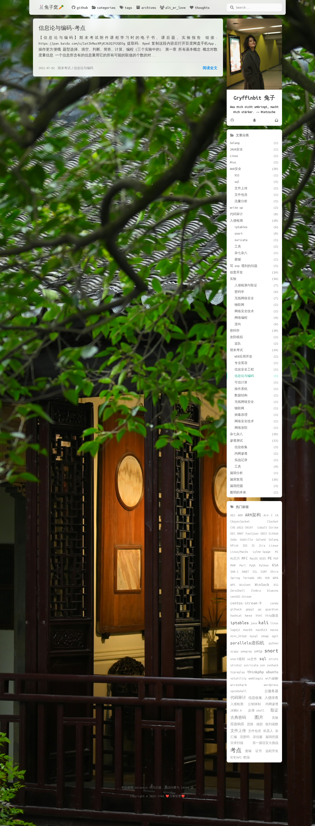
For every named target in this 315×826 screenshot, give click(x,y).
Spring (235, 578)
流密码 (245, 737)
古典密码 (238, 717)
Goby (233, 539)
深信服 (257, 737)
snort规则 (237, 659)
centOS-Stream (240, 596)
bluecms (272, 590)
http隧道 (271, 615)
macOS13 (261, 630)
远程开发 (271, 751)
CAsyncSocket (240, 521)
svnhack (272, 665)
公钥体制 (254, 704)
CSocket (272, 521)
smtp (258, 651)
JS (253, 545)
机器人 (268, 731)
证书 (258, 751)
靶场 (246, 757)
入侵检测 (236, 704)
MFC (245, 558)
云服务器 (271, 691)
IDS (245, 545)
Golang (273, 539)
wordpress (271, 685)
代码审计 (238, 697)
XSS (275, 585)
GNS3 (263, 533)
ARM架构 (253, 514)
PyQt (252, 565)
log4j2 (235, 630)
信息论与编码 (83, 68)
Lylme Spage (261, 552)
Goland (261, 539)
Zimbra (256, 590)
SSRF (264, 571)
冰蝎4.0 (236, 710)
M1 (276, 552)
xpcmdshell (238, 691)
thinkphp (255, 672)
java (253, 623)
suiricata (251, 665)
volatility (238, 678)
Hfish (234, 545)
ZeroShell (237, 590)
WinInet (245, 585)
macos (274, 630)
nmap (265, 636)
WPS (232, 585)
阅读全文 (210, 68)
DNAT (240, 533)
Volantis (141, 787)
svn (262, 665)
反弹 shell (256, 710)
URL (259, 578)
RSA (275, 565)
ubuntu (272, 672)
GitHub (273, 533)
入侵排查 (271, 698)
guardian (271, 609)
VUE (267, 578)
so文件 (252, 659)
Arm (266, 515)
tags (128, 7)
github (82, 7)
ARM (240, 515)
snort (271, 650)
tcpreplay (237, 672)
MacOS (254, 558)
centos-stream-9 (246, 603)
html (259, 615)
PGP (275, 558)
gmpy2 (250, 609)
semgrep (246, 651)
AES (232, 515)
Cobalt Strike (267, 527)
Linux (273, 545)
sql (262, 658)
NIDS (262, 558)
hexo (248, 615)
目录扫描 (236, 743)
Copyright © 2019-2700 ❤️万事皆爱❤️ (157, 796)
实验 (275, 717)
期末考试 (64, 68)
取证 (274, 710)
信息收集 (255, 698)
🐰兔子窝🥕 (51, 7)
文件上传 (238, 730)
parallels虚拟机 (247, 642)
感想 (259, 724)
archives (148, 7)
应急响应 (237, 724)
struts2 (236, 665)
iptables (239, 622)
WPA (275, 578)
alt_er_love (175, 7)
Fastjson (252, 533)
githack (236, 609)
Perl (242, 565)
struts (273, 659)
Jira (262, 545)
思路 (250, 724)
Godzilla (246, 539)
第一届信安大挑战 (265, 743)
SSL (255, 571)
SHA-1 (234, 571)
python (273, 643)
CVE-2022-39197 (241, 527)
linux (274, 623)
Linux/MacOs (239, 552)
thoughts (202, 7)
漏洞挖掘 (271, 737)
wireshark (238, 685)
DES (232, 533)
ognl (275, 636)
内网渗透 (271, 704)
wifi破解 (271, 678)
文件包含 (254, 731)
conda (274, 603)
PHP (233, 565)
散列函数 (271, 724)
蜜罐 (248, 751)
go (259, 609)
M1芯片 (235, 558)
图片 (259, 717)
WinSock (262, 584)
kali (264, 622)
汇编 (233, 737)
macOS (248, 630)
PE (270, 558)
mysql (254, 636)
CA (276, 515)
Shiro (274, 571)
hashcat (236, 615)
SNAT (245, 571)
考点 (235, 750)
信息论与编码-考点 (62, 28)
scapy (234, 651)
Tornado (248, 578)
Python (264, 565)
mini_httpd (238, 636)
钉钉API (236, 757)
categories (106, 7)
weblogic (256, 678)
